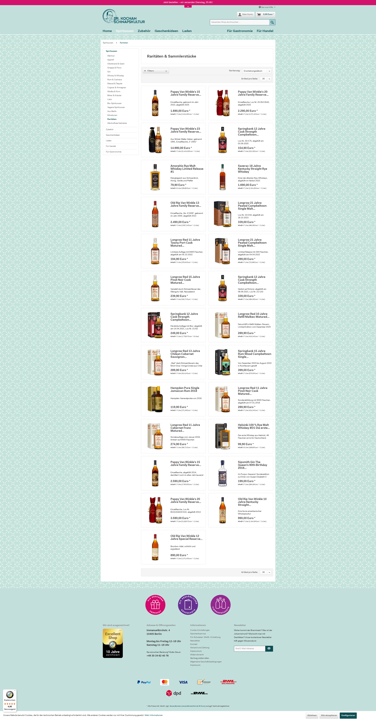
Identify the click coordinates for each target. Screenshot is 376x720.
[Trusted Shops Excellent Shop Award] (122, 643)
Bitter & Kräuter (114, 96)
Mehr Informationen (154, 715)
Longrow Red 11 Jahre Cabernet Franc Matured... (185, 428)
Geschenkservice (198, 634)
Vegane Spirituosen (116, 108)
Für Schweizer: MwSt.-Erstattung (205, 637)
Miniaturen (112, 115)
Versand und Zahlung (199, 648)
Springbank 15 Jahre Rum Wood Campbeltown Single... (254, 354)
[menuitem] (242, 22)
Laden (108, 141)
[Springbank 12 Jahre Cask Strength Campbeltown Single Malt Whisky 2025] (222, 140)
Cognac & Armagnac (116, 88)
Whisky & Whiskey (115, 76)
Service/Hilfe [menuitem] (267, 7)
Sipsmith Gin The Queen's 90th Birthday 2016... (252, 465)
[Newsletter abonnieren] (269, 649)
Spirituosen (111, 51)
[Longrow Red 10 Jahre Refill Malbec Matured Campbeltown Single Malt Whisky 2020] (222, 325)
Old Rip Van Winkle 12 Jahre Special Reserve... (187, 538)
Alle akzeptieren (329, 716)
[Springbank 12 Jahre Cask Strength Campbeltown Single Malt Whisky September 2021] (222, 288)
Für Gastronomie (113, 152)
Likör (109, 100)
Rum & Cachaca (114, 80)
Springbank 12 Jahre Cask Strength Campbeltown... (251, 132)
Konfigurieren (348, 716)
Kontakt (193, 644)
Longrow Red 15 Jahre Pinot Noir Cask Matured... (185, 280)
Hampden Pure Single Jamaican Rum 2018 (185, 390)
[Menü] (15, 691)
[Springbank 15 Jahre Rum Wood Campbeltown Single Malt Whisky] (222, 362)
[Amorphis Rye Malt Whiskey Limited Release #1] (155, 177)
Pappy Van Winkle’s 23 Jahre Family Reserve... (186, 130)
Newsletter (195, 641)
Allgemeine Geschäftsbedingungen (206, 662)
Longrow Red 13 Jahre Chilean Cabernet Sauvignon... (185, 354)
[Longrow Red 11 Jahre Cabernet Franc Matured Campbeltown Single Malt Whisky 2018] (155, 436)
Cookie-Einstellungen (200, 630)
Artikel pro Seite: (249, 79)
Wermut (111, 56)
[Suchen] (272, 22)
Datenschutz (196, 651)
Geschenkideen (113, 135)
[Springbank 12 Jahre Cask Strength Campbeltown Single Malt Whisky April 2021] (155, 325)
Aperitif (110, 60)
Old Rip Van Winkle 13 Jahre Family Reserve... (186, 204)
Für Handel (111, 146)
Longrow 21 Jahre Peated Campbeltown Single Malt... (252, 206)
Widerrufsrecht (197, 655)
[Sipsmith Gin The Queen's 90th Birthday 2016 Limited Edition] (222, 473)
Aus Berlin (111, 111)
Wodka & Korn (113, 92)
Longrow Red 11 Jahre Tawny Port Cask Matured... (185, 243)
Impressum (195, 665)
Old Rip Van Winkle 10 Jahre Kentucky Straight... (252, 502)
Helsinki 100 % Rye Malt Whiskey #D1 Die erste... (254, 427)
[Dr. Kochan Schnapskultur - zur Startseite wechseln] (123, 16)
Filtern (150, 71)
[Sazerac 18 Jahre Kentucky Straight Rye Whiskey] (222, 177)
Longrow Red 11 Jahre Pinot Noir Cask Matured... (252, 391)
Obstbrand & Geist (115, 64)
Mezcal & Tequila (114, 84)
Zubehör (110, 130)
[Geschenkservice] (155, 605)
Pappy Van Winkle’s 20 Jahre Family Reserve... (253, 93)
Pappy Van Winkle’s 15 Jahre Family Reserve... (186, 93)
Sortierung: (234, 71)
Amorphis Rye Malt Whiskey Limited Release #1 (187, 169)
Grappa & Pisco (114, 68)
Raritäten (111, 119)
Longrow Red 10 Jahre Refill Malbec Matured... (253, 315)
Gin (109, 72)
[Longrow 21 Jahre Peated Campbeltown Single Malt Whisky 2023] (222, 214)
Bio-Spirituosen (114, 104)
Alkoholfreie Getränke (117, 123)
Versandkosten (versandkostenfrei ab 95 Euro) (187, 706)
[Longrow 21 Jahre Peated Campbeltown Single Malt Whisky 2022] (222, 251)
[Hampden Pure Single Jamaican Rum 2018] (155, 399)
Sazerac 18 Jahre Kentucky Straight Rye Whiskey (252, 169)
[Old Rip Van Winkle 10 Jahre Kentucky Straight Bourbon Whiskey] (222, 510)
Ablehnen (312, 716)
